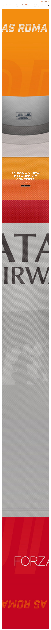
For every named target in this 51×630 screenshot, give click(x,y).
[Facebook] (42, 1)
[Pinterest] (45, 1)
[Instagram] (44, 1)
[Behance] (41, 1)
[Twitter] (48, 1)
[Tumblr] (46, 1)
